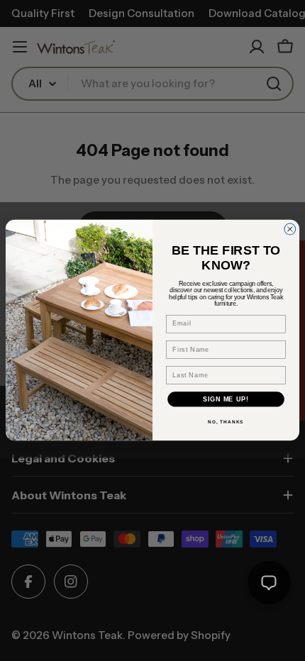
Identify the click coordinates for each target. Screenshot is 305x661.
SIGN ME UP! (225, 399)
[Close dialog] (290, 229)
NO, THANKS (225, 422)
